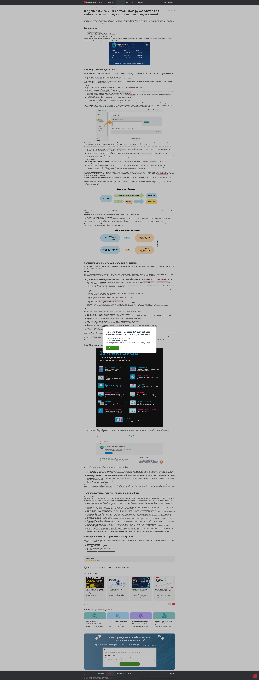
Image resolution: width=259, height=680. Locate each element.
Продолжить (112, 348)
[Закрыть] (154, 329)
